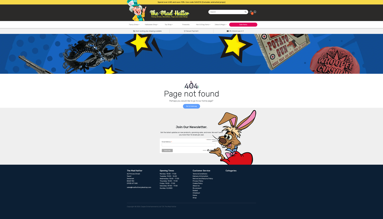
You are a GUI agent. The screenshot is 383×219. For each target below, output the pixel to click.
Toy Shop (168, 25)
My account (197, 188)
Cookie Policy (198, 183)
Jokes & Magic (220, 25)
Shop (194, 198)
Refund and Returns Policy (203, 179)
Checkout (196, 193)
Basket (195, 190)
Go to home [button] (190, 106)
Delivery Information (200, 176)
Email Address (167, 142)
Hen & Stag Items (202, 25)
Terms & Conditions (200, 174)
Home (195, 195)
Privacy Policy (198, 181)
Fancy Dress (133, 25)
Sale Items (243, 25)
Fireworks (186, 25)
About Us (196, 186)
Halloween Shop (151, 25)
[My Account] (255, 11)
